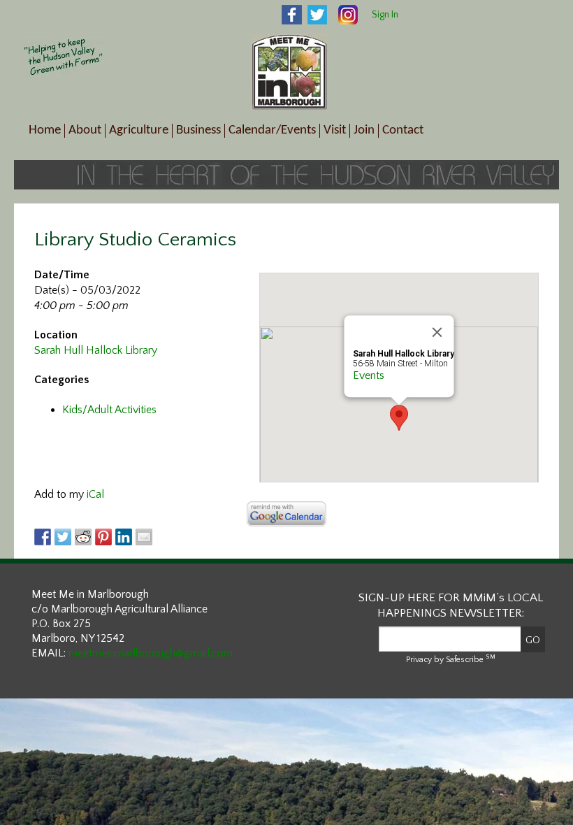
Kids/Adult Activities (109, 409)
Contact (402, 130)
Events (368, 375)
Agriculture (138, 130)
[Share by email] (144, 537)
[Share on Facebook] (42, 537)
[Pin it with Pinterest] (103, 537)
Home (45, 130)
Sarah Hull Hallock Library (95, 350)
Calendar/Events (272, 130)
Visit (335, 130)
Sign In (385, 14)
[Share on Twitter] (63, 537)
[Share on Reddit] (83, 537)
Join (364, 130)
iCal (95, 494)
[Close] (437, 332)
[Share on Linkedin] (123, 537)
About (84, 130)
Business (198, 130)
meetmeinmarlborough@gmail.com (150, 653)
